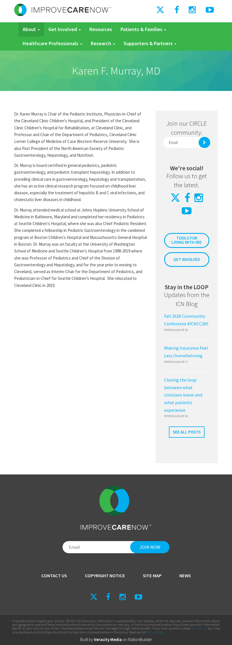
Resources (100, 29)
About (30, 29)
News (185, 576)
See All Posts (187, 432)
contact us (199, 628)
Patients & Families (142, 29)
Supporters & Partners (149, 43)
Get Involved (63, 29)
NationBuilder (140, 639)
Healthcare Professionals (51, 43)
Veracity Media (108, 639)
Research (101, 43)
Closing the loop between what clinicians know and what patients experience (183, 395)
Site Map (152, 576)
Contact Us (54, 576)
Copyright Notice (105, 576)
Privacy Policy (156, 632)
